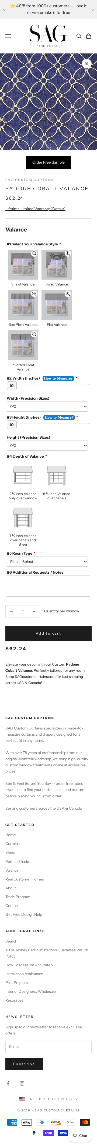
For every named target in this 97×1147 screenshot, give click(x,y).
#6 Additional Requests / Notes (35, 572)
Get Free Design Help (23, 914)
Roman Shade (17, 861)
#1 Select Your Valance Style (32, 244)
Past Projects (16, 982)
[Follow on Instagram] (22, 1083)
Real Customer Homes (24, 879)
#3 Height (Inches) (24, 417)
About (10, 888)
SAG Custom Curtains (30, 180)
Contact (12, 905)
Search (11, 941)
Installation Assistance (24, 973)
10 (12, 385)
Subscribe (24, 1064)
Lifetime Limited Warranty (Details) (35, 208)
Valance (12, 870)
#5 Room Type (19, 553)
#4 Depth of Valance (25, 456)
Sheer (10, 852)
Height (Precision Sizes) (28, 437)
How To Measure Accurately (29, 965)
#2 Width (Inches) (23, 378)
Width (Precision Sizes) (28, 398)
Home (10, 834)
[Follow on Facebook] (8, 1083)
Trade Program (17, 896)
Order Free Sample (48, 162)
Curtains (12, 843)
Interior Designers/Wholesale (30, 991)
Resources (14, 1000)
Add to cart (48, 633)
